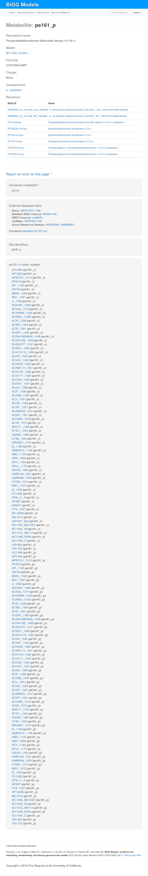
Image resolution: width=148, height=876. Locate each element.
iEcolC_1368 (20, 387)
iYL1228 (17, 493)
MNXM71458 (50, 214)
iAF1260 (17, 273)
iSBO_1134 (19, 454)
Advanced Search (25, 12)
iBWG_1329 (20, 293)
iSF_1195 (18, 285)
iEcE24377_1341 (23, 344)
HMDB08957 (67, 224)
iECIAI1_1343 (21, 360)
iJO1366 (17, 269)
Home (12, 12)
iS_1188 (17, 446)
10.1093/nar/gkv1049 (131, 855)
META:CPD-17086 (31, 210)
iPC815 (17, 281)
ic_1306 (17, 301)
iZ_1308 (17, 489)
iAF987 (17, 501)
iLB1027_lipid (20, 521)
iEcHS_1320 (20, 356)
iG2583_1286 (21, 434)
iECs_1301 (19, 399)
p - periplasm (14, 90)
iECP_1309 (19, 391)
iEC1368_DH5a (22, 536)
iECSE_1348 (20, 403)
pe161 (16, 190)
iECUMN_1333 (21, 419)
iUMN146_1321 (22, 474)
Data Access (43, 12)
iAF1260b (18, 513)
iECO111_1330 (22, 375)
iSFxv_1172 (20, 466)
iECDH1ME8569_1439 (26, 336)
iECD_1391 (19, 328)
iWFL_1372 (19, 485)
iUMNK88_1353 (22, 478)
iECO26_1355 (21, 379)
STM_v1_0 (19, 497)
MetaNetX (28, 231)
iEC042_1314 (21, 309)
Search (137, 12)
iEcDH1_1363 (21, 332)
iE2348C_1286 (21, 305)
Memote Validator (59, 12)
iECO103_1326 (22, 371)
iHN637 (17, 505)
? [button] (51, 173)
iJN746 (16, 289)
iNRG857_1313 (22, 442)
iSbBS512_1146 (22, 450)
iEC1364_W (20, 529)
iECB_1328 (19, 320)
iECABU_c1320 (22, 316)
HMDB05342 (52, 224)
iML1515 (17, 517)
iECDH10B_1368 (23, 340)
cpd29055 (37, 217)
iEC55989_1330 (22, 313)
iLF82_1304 (20, 438)
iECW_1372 (20, 423)
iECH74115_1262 (23, 352)
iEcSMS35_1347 (23, 411)
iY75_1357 (19, 509)
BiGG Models (22, 4)
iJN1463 (17, 544)
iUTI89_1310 (20, 481)
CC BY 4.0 (40, 231)
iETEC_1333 (20, 430)
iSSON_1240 (20, 470)
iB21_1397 (19, 297)
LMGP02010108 (32, 221)
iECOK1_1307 (21, 383)
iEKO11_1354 (21, 426)
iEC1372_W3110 (23, 533)
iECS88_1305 (21, 395)
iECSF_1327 (20, 407)
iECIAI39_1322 (22, 364)
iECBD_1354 (20, 324)
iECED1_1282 (21, 348)
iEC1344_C (19, 540)
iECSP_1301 (20, 415)
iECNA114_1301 (23, 368)
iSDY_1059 (19, 458)
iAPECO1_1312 (22, 277)
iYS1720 (17, 548)
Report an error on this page (28, 173)
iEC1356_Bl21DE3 (24, 525)
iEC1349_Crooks (16, 53)
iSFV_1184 (19, 462)
